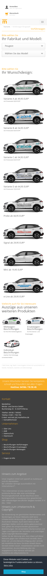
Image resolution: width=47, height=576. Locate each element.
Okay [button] (23, 572)
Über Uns (7, 429)
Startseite (7, 27)
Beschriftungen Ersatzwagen (15, 447)
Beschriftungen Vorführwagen (16, 444)
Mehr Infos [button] (8, 565)
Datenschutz (9, 433)
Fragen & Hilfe (9, 458)
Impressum (8, 436)
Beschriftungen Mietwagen (14, 449)
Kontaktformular (10, 420)
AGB (5, 431)
